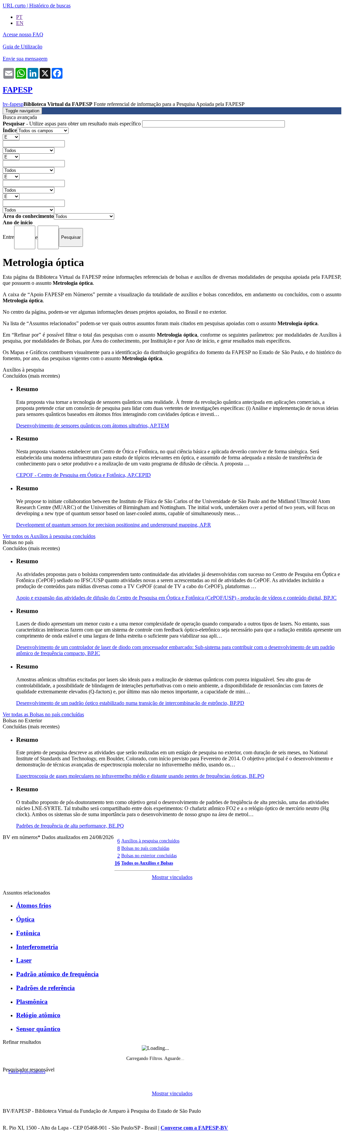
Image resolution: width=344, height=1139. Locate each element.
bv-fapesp (13, 104)
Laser (24, 960)
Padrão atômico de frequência (57, 974)
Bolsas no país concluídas (145, 848)
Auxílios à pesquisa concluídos (150, 840)
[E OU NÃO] (11, 137)
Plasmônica (32, 1001)
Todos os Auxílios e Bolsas (147, 863)
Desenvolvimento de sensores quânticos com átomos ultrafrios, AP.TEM (92, 425)
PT (19, 17)
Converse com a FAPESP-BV (194, 1128)
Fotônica (28, 933)
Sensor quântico (38, 1028)
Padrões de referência (45, 987)
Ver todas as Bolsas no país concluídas (43, 714)
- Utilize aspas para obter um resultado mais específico (72, 123)
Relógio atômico (38, 1015)
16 (117, 863)
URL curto (14, 5)
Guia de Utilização (22, 46)
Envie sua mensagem (25, 59)
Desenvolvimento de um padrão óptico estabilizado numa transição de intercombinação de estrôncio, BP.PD (130, 703)
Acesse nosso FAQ (23, 34)
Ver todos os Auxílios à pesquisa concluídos (49, 536)
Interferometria (37, 946)
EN (20, 23)
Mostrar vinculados (172, 877)
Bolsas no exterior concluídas (149, 855)
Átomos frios (33, 905)
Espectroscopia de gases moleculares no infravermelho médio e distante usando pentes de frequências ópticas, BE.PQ (140, 776)
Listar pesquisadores (26, 1071)
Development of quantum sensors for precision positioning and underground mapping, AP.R (113, 525)
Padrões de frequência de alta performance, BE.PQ (70, 826)
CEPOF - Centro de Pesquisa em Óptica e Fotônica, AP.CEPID (83, 475)
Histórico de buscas (50, 5)
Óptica (25, 919)
